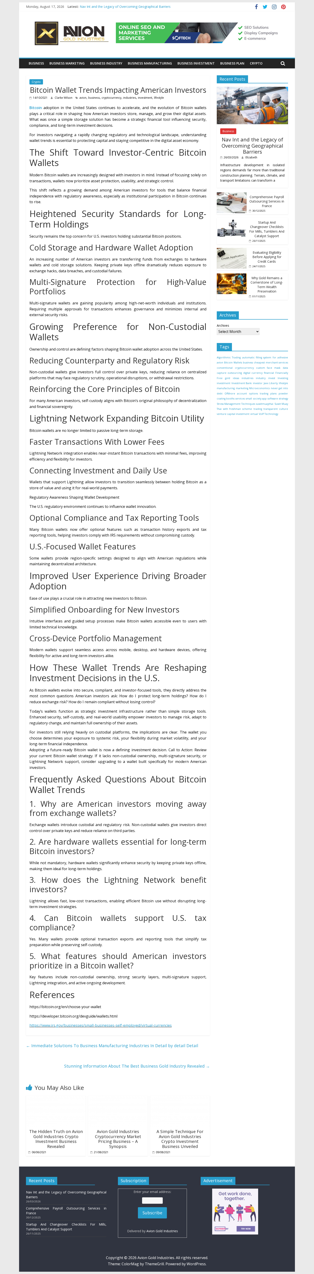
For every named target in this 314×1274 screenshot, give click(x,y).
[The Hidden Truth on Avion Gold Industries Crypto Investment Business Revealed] (56, 1098)
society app (260, 398)
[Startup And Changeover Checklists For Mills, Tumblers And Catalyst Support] (232, 220)
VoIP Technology (268, 414)
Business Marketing (67, 63)
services (240, 398)
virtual (254, 414)
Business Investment (196, 63)
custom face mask (268, 367)
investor (258, 383)
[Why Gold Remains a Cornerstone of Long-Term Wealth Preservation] (232, 276)
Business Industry (106, 63)
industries (129, 98)
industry (260, 378)
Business (36, 63)
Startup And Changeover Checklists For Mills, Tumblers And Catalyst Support (266, 229)
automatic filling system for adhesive (265, 357)
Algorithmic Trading (229, 357)
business (94, 98)
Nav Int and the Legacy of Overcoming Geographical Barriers (125, 6)
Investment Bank (241, 383)
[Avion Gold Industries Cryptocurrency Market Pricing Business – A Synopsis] (118, 1098)
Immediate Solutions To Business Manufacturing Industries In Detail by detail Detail (112, 1045)
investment (145, 98)
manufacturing (226, 388)
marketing (242, 388)
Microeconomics (259, 388)
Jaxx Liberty (271, 383)
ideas (236, 378)
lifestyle (159, 98)
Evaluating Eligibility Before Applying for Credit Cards (266, 256)
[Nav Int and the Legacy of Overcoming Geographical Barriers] (252, 89)
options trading (258, 393)
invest (271, 378)
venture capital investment (233, 414)
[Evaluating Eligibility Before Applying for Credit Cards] (232, 250)
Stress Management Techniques (236, 403)
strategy (283, 398)
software (273, 398)
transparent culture (275, 409)
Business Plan (232, 63)
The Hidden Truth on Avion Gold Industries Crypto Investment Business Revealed (56, 1139)
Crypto (256, 63)
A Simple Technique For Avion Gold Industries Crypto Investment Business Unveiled (180, 1139)
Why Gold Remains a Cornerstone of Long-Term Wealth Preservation (267, 285)
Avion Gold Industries (162, 1231)
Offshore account (236, 393)
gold (227, 378)
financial (269, 372)
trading (258, 409)
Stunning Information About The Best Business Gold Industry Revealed (137, 1066)
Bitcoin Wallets (233, 362)
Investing (283, 378)
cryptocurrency (111, 98)
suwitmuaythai (264, 403)
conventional (225, 367)
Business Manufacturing (150, 63)
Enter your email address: (152, 1211)
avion (82, 98)
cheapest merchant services (271, 362)
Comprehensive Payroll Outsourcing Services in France (266, 201)
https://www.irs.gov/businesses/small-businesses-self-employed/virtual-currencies (100, 1025)
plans (273, 393)
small (249, 398)
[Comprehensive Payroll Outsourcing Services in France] (232, 195)
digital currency (253, 372)
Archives (223, 325)
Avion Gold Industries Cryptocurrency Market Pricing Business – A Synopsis (118, 1139)
